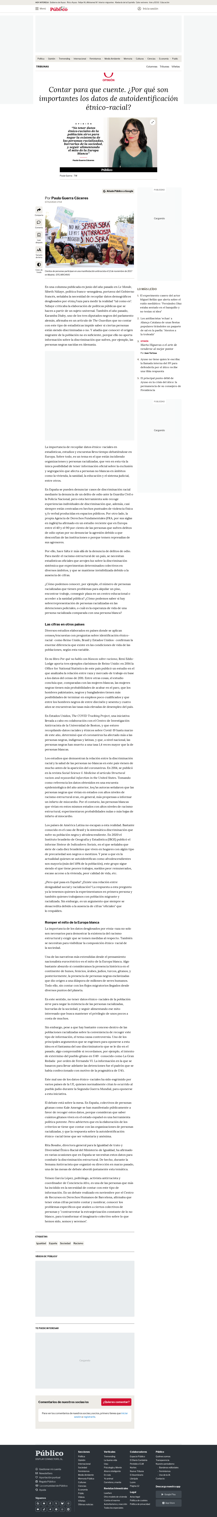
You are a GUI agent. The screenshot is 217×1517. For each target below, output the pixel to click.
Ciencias (151, 58)
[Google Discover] (43, 1503)
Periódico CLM (137, 1464)
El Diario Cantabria (138, 1460)
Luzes (133, 1482)
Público (49, 1454)
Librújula (134, 1478)
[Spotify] (56, 1509)
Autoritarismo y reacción (115, 1504)
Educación (164, 2)
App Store (170, 1503)
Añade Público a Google (120, 191)
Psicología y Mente (113, 1467)
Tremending (64, 58)
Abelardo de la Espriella (125, 2)
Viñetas (176, 66)
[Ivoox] (68, 1509)
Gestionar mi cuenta (50, 1469)
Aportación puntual (49, 1477)
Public (175, 58)
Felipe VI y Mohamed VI (87, 2)
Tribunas (42, 66)
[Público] (58, 9)
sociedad (65, 1243)
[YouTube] (37, 1509)
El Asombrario (136, 1475)
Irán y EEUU (154, 2)
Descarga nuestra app (168, 1486)
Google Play (170, 1494)
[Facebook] (50, 1503)
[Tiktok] (43, 1509)
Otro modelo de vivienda (115, 1496)
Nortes (133, 1467)
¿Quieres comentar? (116, 1402)
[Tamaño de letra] (39, 249)
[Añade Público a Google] (37, 1503)
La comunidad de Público (53, 1485)
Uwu (106, 1464)
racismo (78, 1243)
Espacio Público (137, 1456)
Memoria (128, 58)
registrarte (89, 1416)
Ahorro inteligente (112, 1471)
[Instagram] (68, 1503)
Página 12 (134, 1486)
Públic (81, 1493)
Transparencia (162, 1460)
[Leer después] (39, 234)
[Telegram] (50, 1509)
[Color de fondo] (39, 264)
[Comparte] (39, 210)
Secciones (84, 1451)
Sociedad (82, 1467)
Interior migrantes (106, 2)
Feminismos (95, 58)
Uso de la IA (164, 1475)
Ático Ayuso (72, 2)
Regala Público (47, 1481)
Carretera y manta (112, 1482)
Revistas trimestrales (116, 1488)
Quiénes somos (163, 1456)
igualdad (41, 1243)
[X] (56, 1503)
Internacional (80, 58)
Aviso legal (135, 1496)
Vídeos (81, 1497)
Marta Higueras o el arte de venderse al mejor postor (159, 347)
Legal (133, 1492)
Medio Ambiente (112, 58)
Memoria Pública (86, 1478)
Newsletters (45, 1473)
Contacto (160, 1478)
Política (40, 58)
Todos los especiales (113, 1508)
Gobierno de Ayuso (58, 2)
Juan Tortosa (150, 353)
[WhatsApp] (62, 1509)
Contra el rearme (112, 1500)
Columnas (151, 66)
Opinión (51, 58)
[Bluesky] (62, 1503)
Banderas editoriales (168, 1467)
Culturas (140, 58)
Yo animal (108, 1478)
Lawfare (108, 1493)
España (53, 1243)
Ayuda (42, 1490)
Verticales (109, 1451)
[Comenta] (38, 222)
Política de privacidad (140, 1504)
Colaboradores (138, 1451)
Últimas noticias (85, 1504)
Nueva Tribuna (137, 1471)
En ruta (107, 1475)
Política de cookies (138, 1500)
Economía (164, 58)
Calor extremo (142, 2)
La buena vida (110, 1460)
